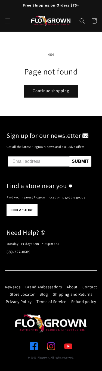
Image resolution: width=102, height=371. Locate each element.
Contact (89, 286)
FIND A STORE (22, 210)
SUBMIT (80, 161)
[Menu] (8, 21)
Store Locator (22, 294)
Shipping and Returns (72, 294)
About (72, 286)
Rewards (12, 286)
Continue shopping (51, 90)
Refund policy (83, 301)
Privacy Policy (19, 301)
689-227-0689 (18, 251)
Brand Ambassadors (43, 286)
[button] (82, 21)
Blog (43, 294)
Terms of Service (51, 301)
